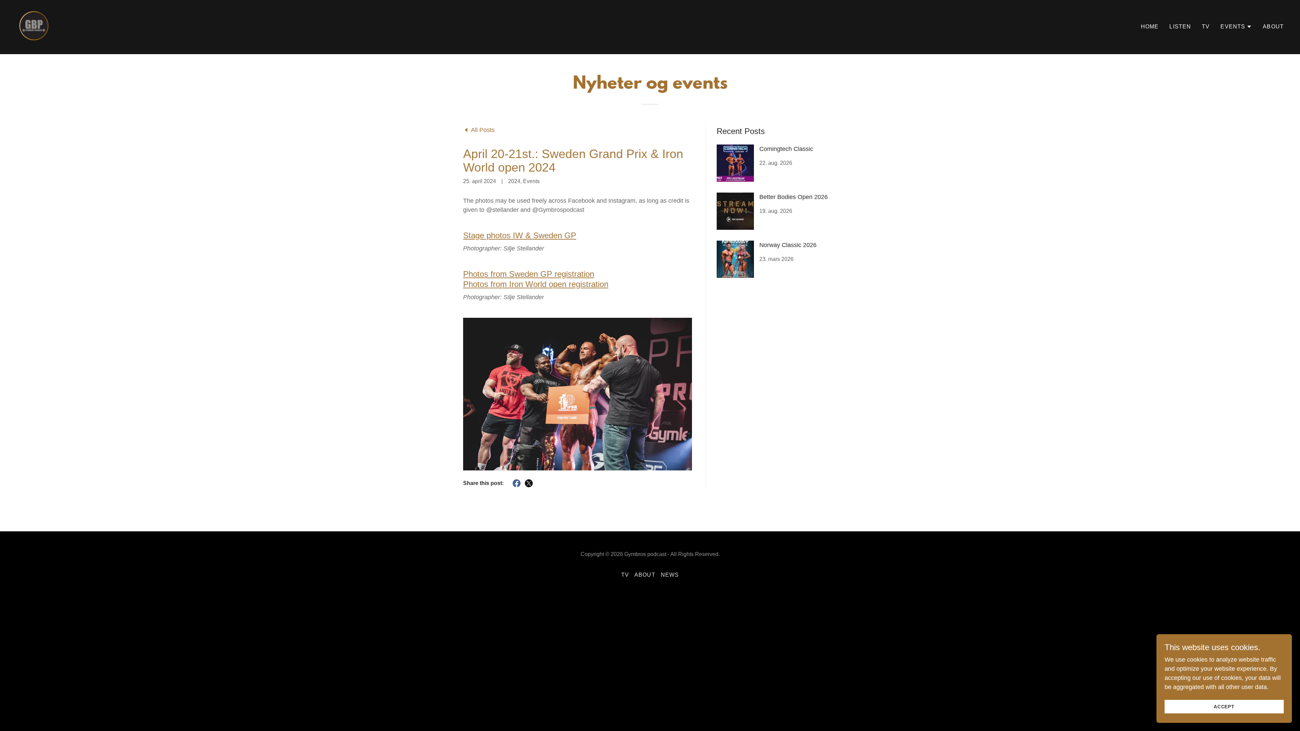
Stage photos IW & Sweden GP (519, 235)
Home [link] (1150, 26)
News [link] (670, 575)
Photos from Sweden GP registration (528, 274)
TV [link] (1206, 26)
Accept (1224, 706)
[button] (1236, 27)
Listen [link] (1180, 26)
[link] (33, 25)
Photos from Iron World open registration (535, 284)
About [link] (1273, 26)
